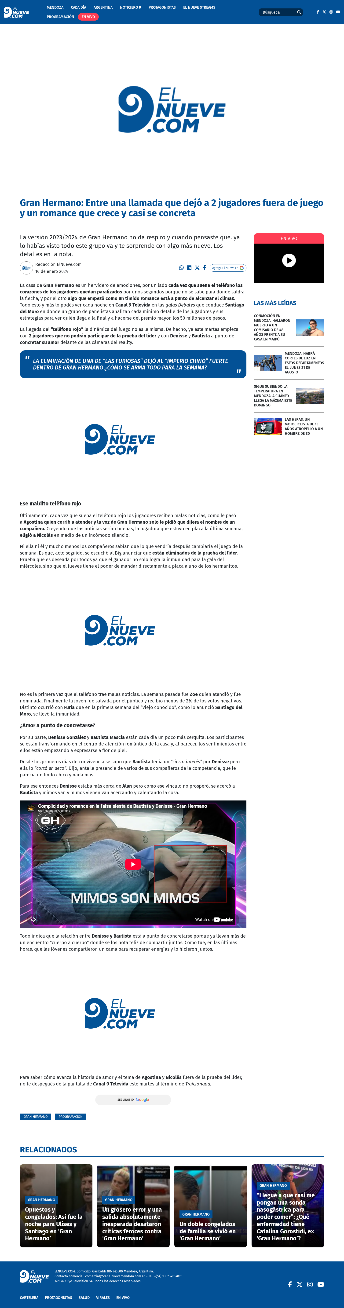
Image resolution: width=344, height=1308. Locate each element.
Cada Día (78, 7)
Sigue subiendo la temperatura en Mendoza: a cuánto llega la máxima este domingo (273, 395)
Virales (103, 1297)
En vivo (88, 17)
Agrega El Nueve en (225, 268)
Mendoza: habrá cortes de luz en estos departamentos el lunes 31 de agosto (304, 362)
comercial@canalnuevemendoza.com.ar (115, 1276)
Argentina (103, 7)
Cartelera (29, 1297)
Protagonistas (162, 7)
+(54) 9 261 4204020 (168, 1276)
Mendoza (55, 7)
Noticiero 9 (130, 7)
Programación (60, 17)
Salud (84, 1297)
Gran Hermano (36, 1117)
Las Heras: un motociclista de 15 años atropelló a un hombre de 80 (304, 426)
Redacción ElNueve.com (58, 264)
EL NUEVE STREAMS (199, 7)
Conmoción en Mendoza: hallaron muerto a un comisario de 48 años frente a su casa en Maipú (272, 327)
